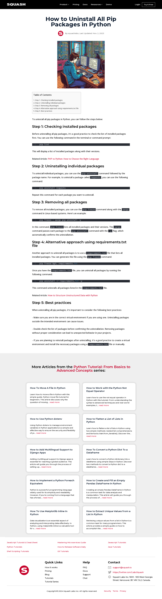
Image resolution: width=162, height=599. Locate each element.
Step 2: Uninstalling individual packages (50, 103)
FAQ (85, 567)
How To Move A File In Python (47, 387)
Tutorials (49, 578)
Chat (85, 578)
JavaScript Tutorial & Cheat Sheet (22, 542)
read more (55, 402)
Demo (109, 4)
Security (107, 591)
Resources (96, 4)
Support (87, 574)
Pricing (76, 4)
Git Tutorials (63, 551)
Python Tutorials (14, 547)
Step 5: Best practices (43, 111)
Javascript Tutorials (117, 542)
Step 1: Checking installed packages (49, 100)
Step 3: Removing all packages (47, 105)
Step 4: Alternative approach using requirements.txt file (57, 108)
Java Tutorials (114, 547)
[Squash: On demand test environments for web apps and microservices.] (16, 4)
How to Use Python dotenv (46, 418)
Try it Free (148, 4)
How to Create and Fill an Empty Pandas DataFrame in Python (105, 482)
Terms (115, 591)
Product (63, 4)
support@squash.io (122, 567)
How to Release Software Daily (72, 547)
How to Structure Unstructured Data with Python (73, 295)
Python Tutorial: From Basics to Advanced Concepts (93, 369)
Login (137, 4)
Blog (47, 574)
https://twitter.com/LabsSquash (128, 572)
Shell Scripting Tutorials (18, 551)
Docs (85, 4)
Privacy (123, 591)
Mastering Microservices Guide (72, 542)
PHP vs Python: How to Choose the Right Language (73, 158)
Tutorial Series (52, 582)
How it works (51, 567)
